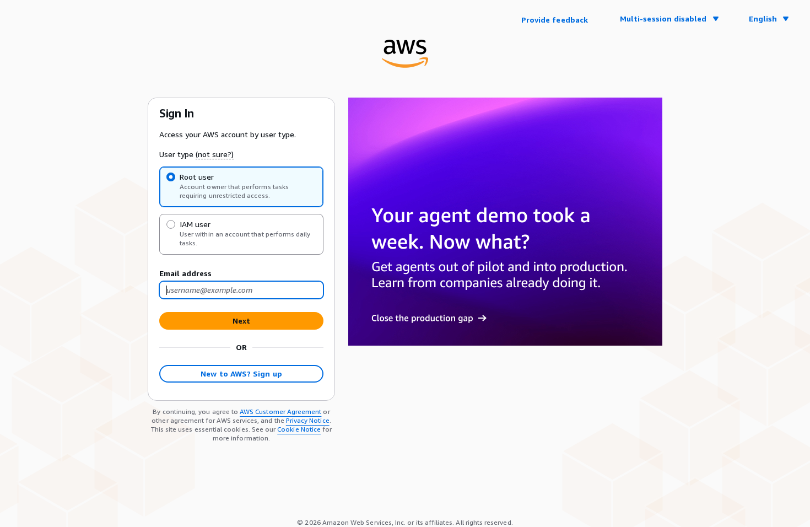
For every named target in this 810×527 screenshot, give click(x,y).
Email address (185, 273)
